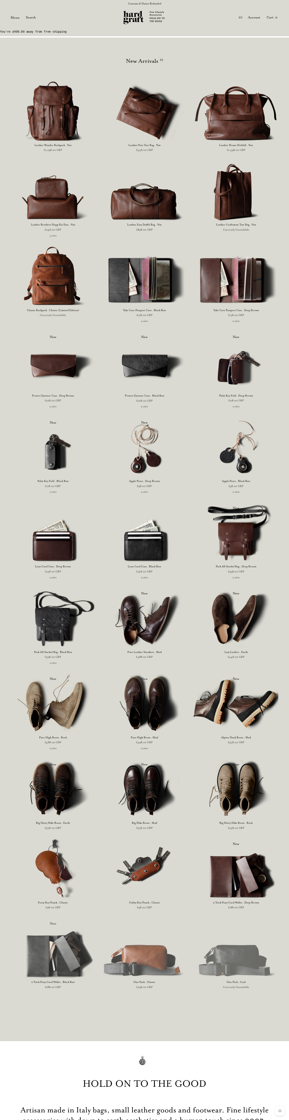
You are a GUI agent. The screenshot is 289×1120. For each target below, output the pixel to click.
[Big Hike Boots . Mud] (144, 789)
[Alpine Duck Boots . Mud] (236, 703)
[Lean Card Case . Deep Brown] (53, 532)
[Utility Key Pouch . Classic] (144, 868)
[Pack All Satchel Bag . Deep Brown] (236, 532)
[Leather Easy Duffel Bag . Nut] (144, 191)
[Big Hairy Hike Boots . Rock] (236, 789)
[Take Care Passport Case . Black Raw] (144, 276)
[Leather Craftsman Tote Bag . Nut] (236, 191)
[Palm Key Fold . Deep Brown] (236, 361)
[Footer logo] (144, 1063)
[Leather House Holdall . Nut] (236, 111)
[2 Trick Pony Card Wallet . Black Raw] (53, 948)
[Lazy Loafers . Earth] (236, 618)
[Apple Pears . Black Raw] (236, 447)
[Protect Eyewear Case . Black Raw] (144, 361)
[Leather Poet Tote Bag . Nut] (144, 111)
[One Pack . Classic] (144, 948)
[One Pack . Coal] (236, 948)
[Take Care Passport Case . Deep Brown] (236, 276)
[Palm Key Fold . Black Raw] (53, 447)
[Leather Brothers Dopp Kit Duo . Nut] (53, 191)
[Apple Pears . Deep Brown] (144, 447)
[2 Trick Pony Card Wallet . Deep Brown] (236, 868)
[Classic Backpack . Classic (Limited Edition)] (53, 276)
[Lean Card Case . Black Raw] (144, 532)
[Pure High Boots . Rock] (53, 703)
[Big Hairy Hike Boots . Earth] (53, 789)
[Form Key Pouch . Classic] (53, 868)
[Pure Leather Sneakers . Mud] (144, 618)
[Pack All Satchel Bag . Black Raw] (53, 618)
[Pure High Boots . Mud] (144, 703)
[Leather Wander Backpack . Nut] (53, 111)
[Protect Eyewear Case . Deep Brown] (53, 361)
